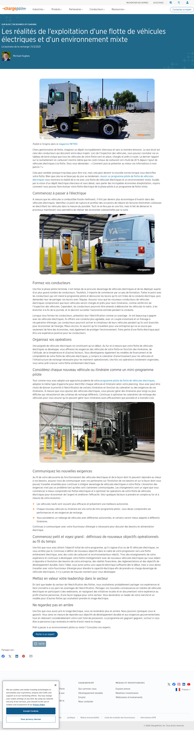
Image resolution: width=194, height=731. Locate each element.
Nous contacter (85, 701)
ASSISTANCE (158, 3)
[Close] (55, 685)
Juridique (71, 717)
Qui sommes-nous (87, 688)
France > (186, 689)
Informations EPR (148, 717)
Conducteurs (97, 9)
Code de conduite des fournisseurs (120, 717)
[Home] (14, 9)
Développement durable (90, 693)
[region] (30, 705)
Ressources (118, 9)
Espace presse (123, 688)
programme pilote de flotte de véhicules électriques (127, 380)
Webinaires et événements (129, 697)
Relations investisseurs (127, 693)
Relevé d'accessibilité (89, 717)
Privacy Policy (39, 704)
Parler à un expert (45, 634)
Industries (38, 9)
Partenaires (75, 9)
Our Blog (6, 24)
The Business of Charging (24, 24)
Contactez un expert (182, 9)
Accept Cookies (30, 711)
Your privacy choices (31, 719)
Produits (56, 9)
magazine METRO (68, 144)
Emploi (81, 697)
